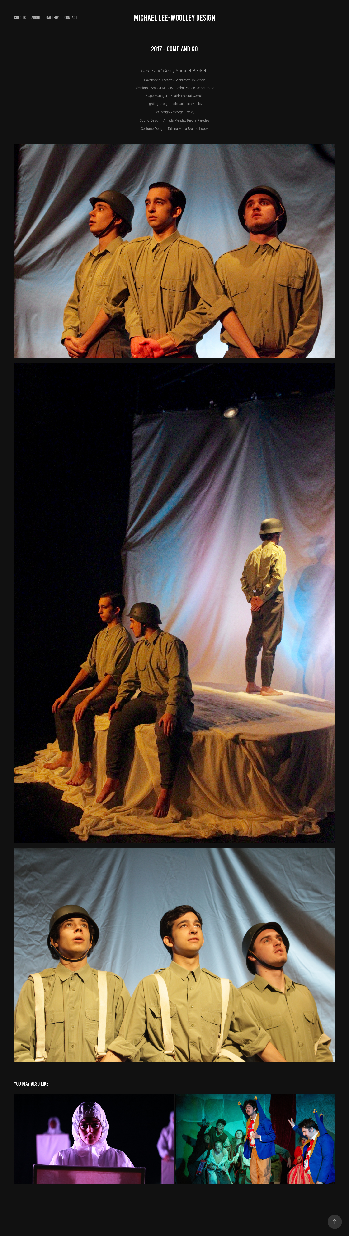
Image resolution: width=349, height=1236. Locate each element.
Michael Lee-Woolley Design (174, 17)
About (36, 17)
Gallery (52, 17)
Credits (20, 17)
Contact (70, 17)
